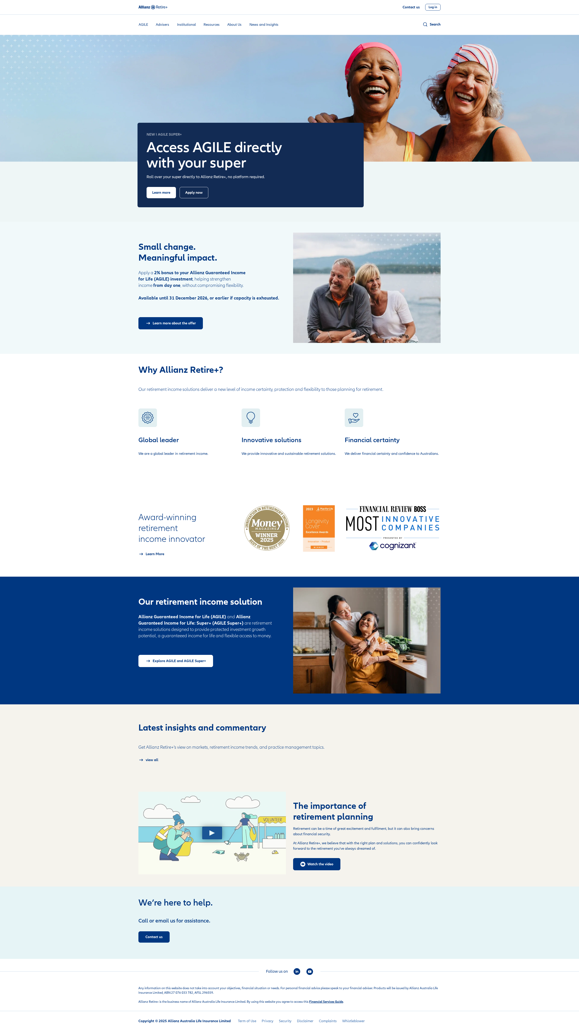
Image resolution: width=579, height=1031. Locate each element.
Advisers (162, 24)
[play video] (212, 833)
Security (285, 1021)
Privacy (267, 1021)
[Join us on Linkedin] (297, 971)
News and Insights (263, 24)
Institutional (186, 24)
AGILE (143, 24)
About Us (234, 24)
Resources (212, 24)
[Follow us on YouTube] (309, 971)
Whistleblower (353, 1021)
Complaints (328, 1021)
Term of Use (247, 1021)
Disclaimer (305, 1021)
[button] (431, 24)
